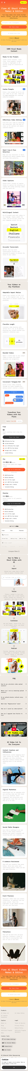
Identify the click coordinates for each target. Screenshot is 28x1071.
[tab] (11, 421)
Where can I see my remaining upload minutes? (12, 691)
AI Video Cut (5, 1013)
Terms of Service (20, 1023)
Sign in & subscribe (14, 469)
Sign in (23, 2)
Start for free (14, 437)
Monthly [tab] (19, 421)
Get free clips (14, 27)
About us (3, 1023)
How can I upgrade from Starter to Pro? (11, 714)
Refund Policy (19, 1028)
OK (14, 1067)
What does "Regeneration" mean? (10, 703)
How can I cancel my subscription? (11, 708)
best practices (9, 95)
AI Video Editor (20, 1013)
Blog (2, 1025)
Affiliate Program (6, 1030)
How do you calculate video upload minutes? (11, 684)
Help (2, 1032)
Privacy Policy (19, 1025)
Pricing (3, 1028)
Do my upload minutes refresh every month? (12, 698)
